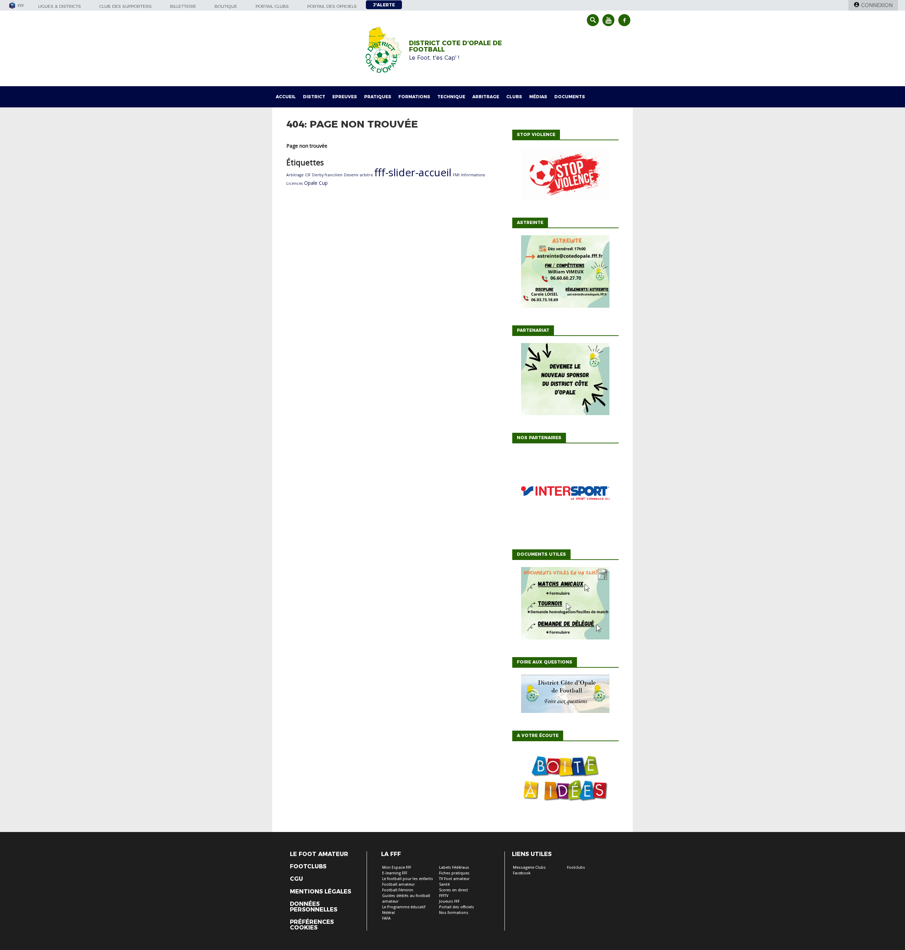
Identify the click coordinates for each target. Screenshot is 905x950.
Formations (414, 96)
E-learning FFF (394, 873)
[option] (565, 494)
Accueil (286, 96)
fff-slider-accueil (412, 172)
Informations (473, 174)
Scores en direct (453, 890)
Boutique (226, 6)
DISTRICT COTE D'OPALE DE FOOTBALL (455, 46)
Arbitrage (485, 96)
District (314, 96)
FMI (456, 174)
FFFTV (443, 895)
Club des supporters (125, 6)
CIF (308, 174)
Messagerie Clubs (529, 867)
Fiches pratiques (454, 873)
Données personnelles (313, 907)
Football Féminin (397, 890)
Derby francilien (327, 174)
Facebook (522, 873)
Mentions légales (320, 892)
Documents (569, 96)
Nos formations (453, 912)
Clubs (514, 96)
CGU (296, 879)
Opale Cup (316, 182)
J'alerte (384, 4)
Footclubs (308, 866)
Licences (294, 183)
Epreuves (344, 96)
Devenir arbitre (358, 174)
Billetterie (183, 6)
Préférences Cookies (312, 925)
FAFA (386, 918)
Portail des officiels (332, 6)
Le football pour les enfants (407, 879)
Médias (538, 96)
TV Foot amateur (454, 879)
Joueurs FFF (449, 901)
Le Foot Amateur (319, 854)
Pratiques (377, 96)
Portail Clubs (272, 6)
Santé (444, 884)
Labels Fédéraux (454, 867)
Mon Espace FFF (396, 867)
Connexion (877, 5)
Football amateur (398, 884)
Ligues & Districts (59, 6)
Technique (451, 96)
